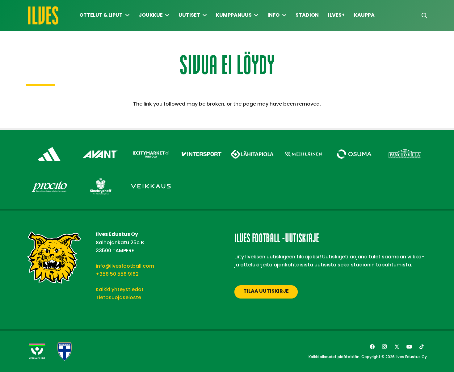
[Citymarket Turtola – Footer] (151, 145)
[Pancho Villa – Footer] (405, 145)
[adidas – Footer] (49, 145)
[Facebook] (372, 347)
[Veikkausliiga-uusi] (37, 351)
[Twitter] (397, 347)
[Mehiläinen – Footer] (303, 145)
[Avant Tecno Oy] (100, 145)
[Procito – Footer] (49, 177)
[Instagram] (384, 347)
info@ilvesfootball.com (125, 266)
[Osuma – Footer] (354, 145)
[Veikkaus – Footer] (151, 177)
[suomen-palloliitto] (64, 351)
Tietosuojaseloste (118, 297)
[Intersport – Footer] (202, 145)
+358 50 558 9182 (117, 274)
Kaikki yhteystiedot (120, 289)
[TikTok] (421, 347)
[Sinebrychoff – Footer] (100, 177)
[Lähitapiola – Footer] (252, 143)
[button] (424, 16)
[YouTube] (409, 347)
